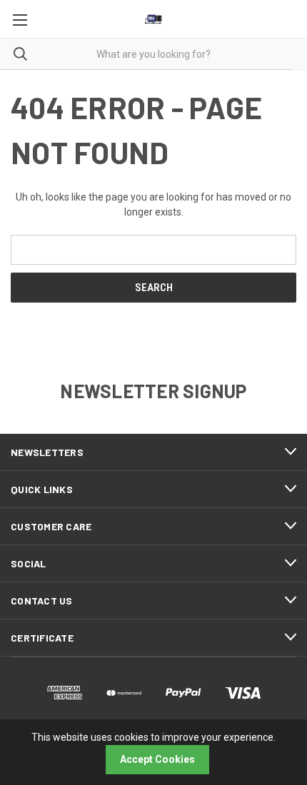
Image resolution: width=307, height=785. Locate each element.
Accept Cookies (157, 759)
